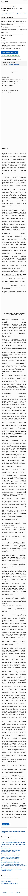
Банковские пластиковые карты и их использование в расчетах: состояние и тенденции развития (11, 869)
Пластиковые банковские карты (9, 883)
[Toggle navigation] (25, 2)
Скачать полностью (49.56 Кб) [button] (10, 52)
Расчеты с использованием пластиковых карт (13, 842)
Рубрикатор (3, 6)
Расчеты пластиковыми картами (9, 840)
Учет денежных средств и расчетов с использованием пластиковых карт (10, 854)
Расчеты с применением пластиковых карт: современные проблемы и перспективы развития (14, 865)
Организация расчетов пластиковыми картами (13, 844)
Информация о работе (13, 832)
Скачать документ (14, 64)
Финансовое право (11, 6)
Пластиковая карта (6, 881)
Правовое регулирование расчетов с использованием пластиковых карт (10, 861)
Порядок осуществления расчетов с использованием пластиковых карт (10, 858)
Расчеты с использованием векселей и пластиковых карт (11, 847)
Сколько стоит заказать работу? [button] (10, 55)
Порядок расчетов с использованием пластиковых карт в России (10, 851)
